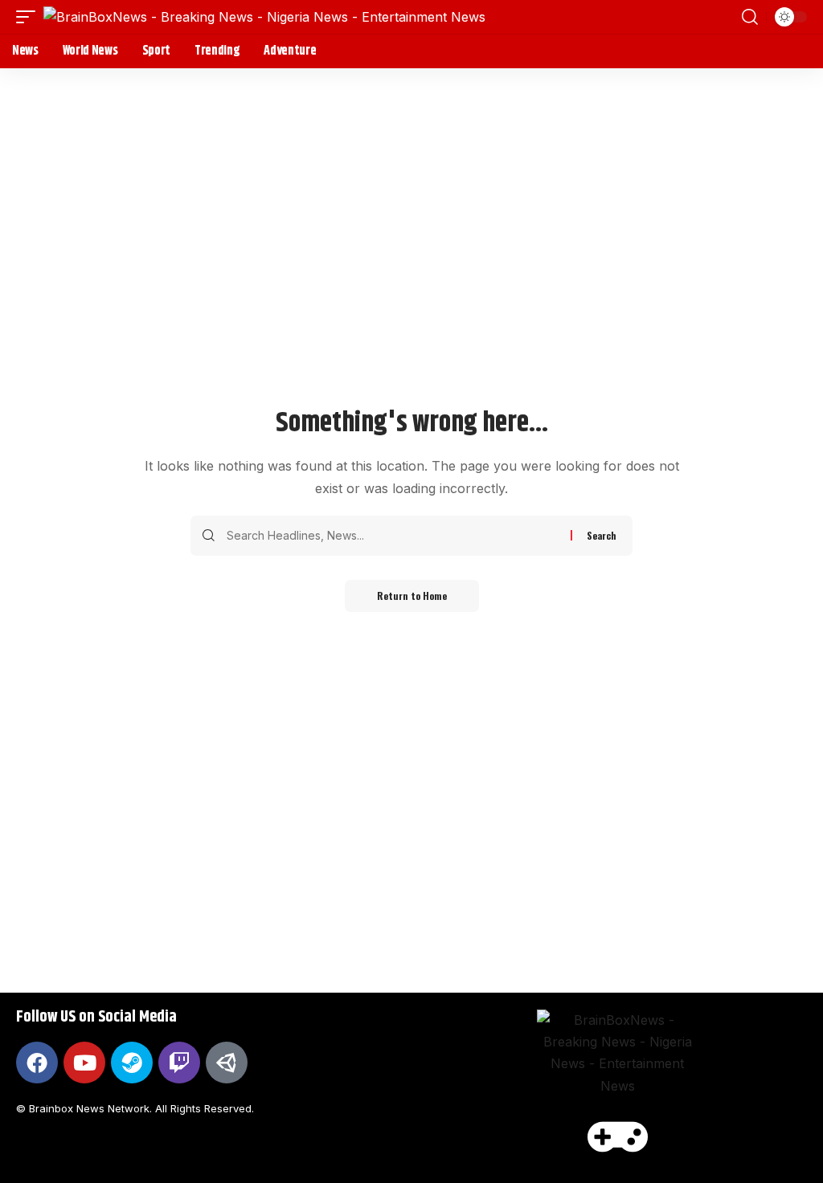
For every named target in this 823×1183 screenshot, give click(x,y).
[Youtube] (84, 1062)
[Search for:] (393, 536)
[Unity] (227, 1062)
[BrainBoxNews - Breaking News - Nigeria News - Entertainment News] (264, 17)
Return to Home (412, 595)
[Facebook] (37, 1062)
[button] (29, 17)
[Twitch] (179, 1062)
